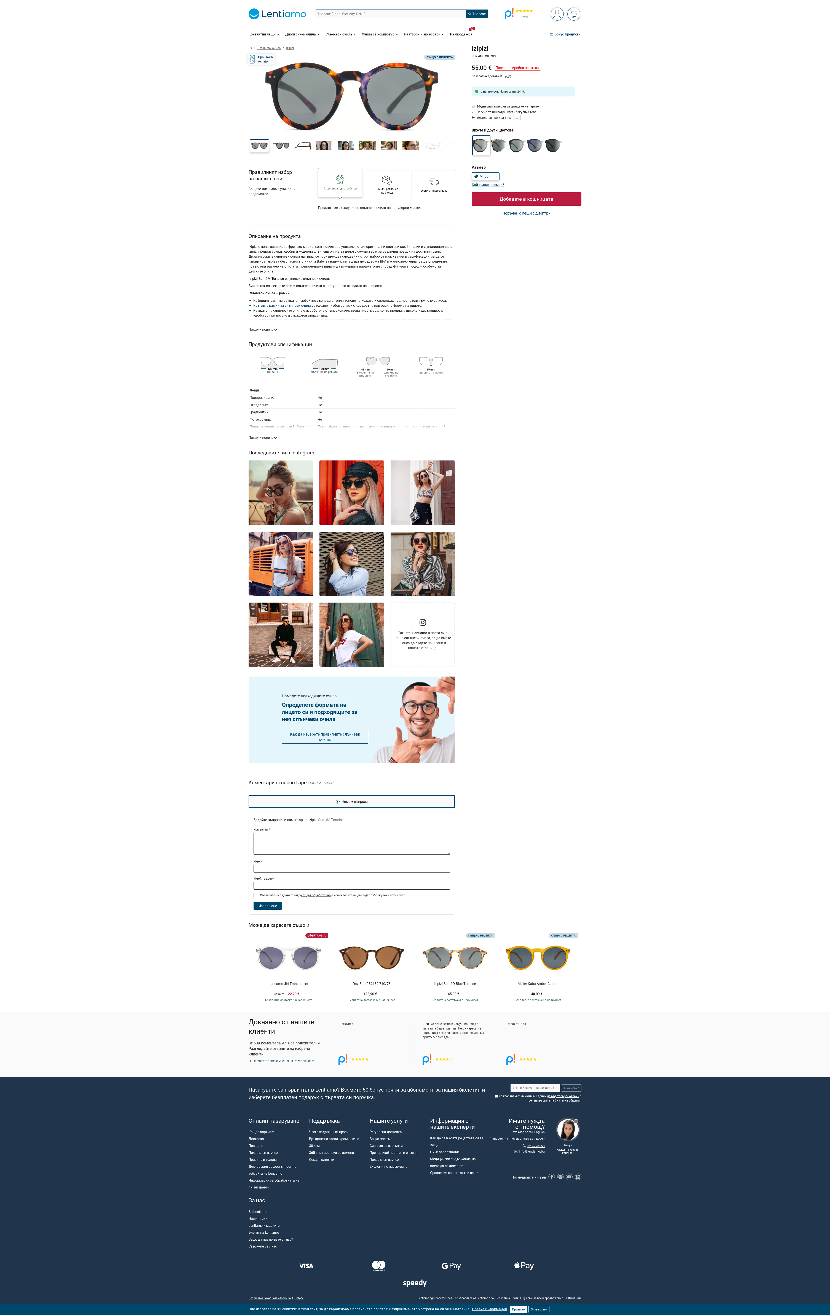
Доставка (256, 1139)
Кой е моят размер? (488, 184)
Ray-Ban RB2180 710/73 (372, 984)
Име (258, 861)
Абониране (571, 1088)
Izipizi (290, 48)
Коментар (262, 829)
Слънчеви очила (269, 48)
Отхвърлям (539, 1309)
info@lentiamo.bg (532, 1151)
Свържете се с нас (263, 1246)
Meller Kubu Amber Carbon (538, 984)
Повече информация (489, 1309)
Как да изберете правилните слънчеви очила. (325, 736)
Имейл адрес (264, 878)
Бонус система (381, 1139)
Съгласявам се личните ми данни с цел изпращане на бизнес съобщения (540, 1098)
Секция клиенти (321, 1159)
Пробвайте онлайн (266, 59)
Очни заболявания (445, 1152)
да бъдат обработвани (314, 895)
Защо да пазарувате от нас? (271, 1239)
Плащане (256, 1145)
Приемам (518, 1309)
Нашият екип (259, 1218)
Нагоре (299, 1298)
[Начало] (250, 48)
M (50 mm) (488, 176)
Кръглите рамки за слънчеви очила (282, 305)
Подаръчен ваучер (263, 1152)
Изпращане (268, 905)
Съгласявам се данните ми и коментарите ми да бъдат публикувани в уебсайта (332, 895)
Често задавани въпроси (328, 1132)
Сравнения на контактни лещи (454, 1172)
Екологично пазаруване (388, 1166)
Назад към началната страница (270, 1298)
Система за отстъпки (386, 1145)
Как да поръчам (261, 1132)
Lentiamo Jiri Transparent (288, 984)
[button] (259, 145)
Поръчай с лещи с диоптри (526, 213)
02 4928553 (536, 1146)
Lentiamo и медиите (264, 1225)
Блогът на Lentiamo (264, 1232)
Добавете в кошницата (526, 199)
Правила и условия (264, 1159)
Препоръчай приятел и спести (393, 1152)
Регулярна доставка (386, 1132)
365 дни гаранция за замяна (331, 1152)
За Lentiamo (258, 1211)
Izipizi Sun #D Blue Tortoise (455, 984)
